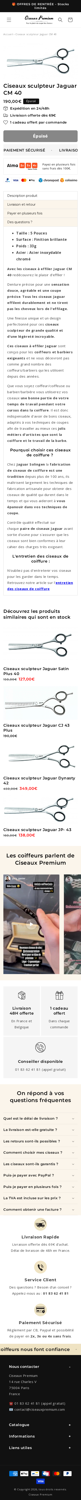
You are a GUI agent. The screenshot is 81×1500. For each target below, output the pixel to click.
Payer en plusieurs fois (24, 213)
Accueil (8, 34)
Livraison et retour (21, 204)
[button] (9, 20)
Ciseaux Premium (40, 1494)
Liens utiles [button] (20, 1448)
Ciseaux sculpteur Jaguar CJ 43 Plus (36, 728)
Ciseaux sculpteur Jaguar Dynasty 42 (39, 780)
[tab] (40, 195)
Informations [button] (22, 1436)
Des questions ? (19, 222)
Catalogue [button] (19, 1425)
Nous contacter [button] (24, 1366)
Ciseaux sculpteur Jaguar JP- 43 (37, 829)
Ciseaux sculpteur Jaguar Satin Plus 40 (36, 671)
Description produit (22, 196)
